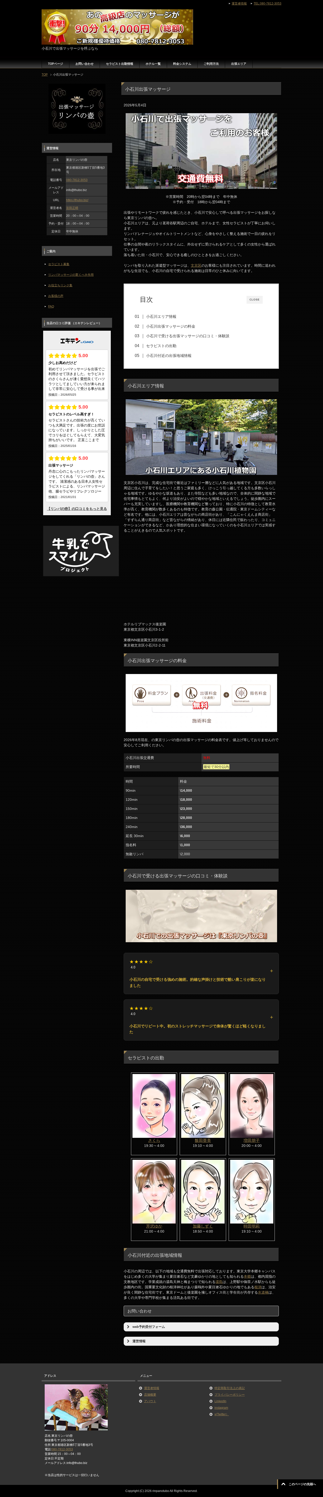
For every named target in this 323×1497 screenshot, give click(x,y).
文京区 (196, 265)
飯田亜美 (203, 1140)
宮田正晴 (72, 208)
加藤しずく (203, 1226)
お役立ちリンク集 (60, 285)
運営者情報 (151, 1388)
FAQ (51, 306)
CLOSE (255, 299)
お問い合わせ (84, 64)
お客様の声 (55, 296)
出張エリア (238, 64)
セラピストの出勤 (161, 346)
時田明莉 (252, 1226)
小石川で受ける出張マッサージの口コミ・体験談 (187, 336)
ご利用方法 (211, 64)
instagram (221, 1408)
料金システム (182, 64)
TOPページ (55, 64)
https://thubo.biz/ (77, 200)
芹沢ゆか (154, 1226)
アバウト (150, 1401)
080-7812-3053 (77, 180)
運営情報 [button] (139, 1341)
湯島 (219, 1282)
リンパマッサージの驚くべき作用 (71, 275)
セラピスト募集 (58, 264)
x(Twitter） (221, 1414)
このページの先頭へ (302, 1484)
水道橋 (263, 1292)
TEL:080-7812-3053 (267, 3)
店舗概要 (150, 1394)
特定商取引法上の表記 (229, 1388)
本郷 (247, 1276)
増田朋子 (252, 1140)
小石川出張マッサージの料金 (170, 326)
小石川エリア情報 (161, 316)
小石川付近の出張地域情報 (169, 355)
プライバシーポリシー (229, 1394)
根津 (257, 1287)
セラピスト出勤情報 (119, 64)
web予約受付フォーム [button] (148, 1327)
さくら (154, 1140)
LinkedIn (220, 1401)
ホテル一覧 (153, 64)
